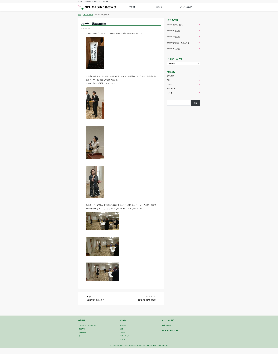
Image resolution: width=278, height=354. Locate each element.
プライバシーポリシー (169, 331)
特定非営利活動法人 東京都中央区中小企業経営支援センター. (134, 345)
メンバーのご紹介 (186, 7)
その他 (169, 93)
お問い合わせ (166, 325)
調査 (168, 80)
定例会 (169, 84)
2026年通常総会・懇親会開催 (178, 43)
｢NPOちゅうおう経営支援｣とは (89, 325)
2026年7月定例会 (173, 31)
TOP (79, 15)
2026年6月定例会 (173, 37)
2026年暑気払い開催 (175, 25)
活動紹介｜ (88, 15)
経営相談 (170, 76)
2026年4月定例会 (173, 49)
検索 (195, 103)
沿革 (80, 336)
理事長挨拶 (82, 332)
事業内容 (82, 329)
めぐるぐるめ (172, 88)
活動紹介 (159, 7)
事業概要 (132, 7)
